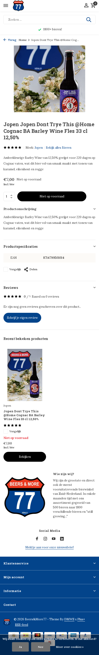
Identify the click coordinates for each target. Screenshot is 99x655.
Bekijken (25, 457)
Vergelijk (15, 269)
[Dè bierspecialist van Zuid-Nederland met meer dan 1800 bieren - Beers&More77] (22, 5)
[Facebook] (37, 539)
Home (23, 40)
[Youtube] (53, 539)
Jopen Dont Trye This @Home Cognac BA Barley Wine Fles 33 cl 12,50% (24, 415)
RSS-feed (21, 625)
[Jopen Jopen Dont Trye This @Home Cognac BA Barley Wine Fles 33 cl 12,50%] (24, 375)
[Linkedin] (62, 539)
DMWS (69, 619)
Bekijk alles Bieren (58, 148)
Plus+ (81, 619)
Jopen (39, 148)
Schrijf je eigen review (22, 318)
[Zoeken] (89, 19)
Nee (40, 647)
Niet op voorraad (52, 196)
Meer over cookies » (70, 647)
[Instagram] (45, 539)
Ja (20, 647)
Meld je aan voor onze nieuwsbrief (49, 547)
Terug (11, 40)
